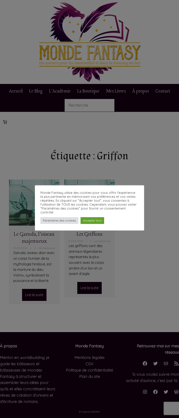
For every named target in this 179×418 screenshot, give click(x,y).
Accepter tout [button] (92, 220)
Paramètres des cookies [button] (59, 220)
